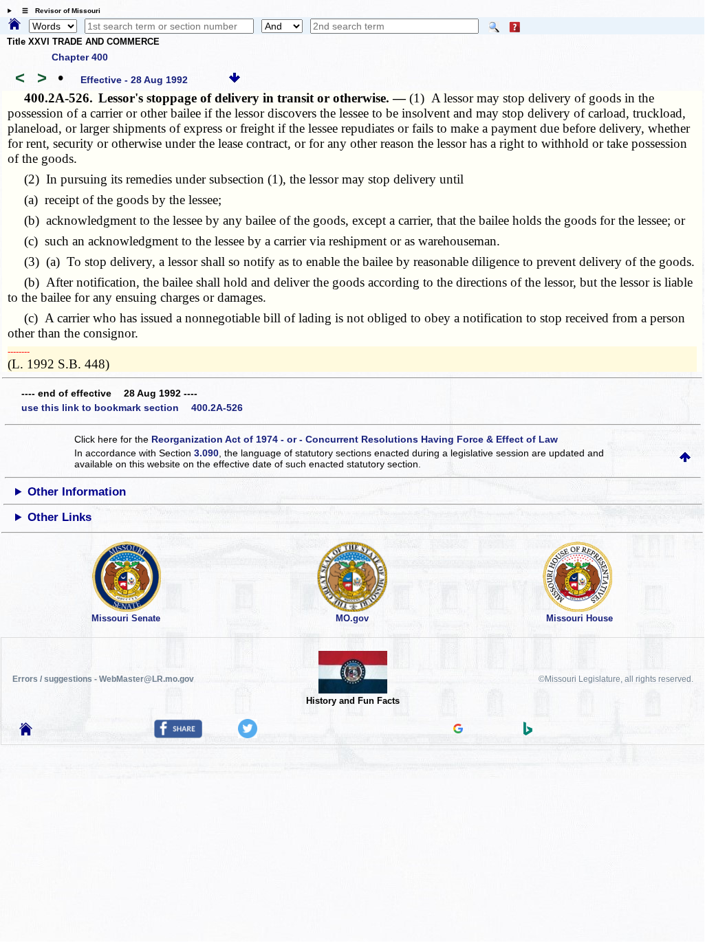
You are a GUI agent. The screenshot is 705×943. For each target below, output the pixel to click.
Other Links (59, 517)
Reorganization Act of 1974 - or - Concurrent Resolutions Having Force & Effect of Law (354, 439)
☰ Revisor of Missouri (57, 10)
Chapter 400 (80, 57)
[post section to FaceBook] (178, 734)
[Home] (14, 25)
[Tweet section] (247, 734)
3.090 (206, 452)
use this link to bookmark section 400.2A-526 (132, 407)
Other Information (77, 491)
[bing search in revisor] (528, 731)
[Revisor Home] (26, 731)
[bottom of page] (234, 79)
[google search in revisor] (458, 729)
